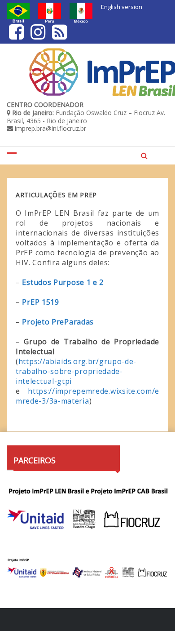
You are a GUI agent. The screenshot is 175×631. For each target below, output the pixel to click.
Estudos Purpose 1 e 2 (63, 282)
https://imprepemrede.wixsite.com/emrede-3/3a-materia (87, 396)
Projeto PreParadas (58, 322)
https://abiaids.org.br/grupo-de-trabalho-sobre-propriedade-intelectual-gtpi (76, 371)
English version (121, 7)
